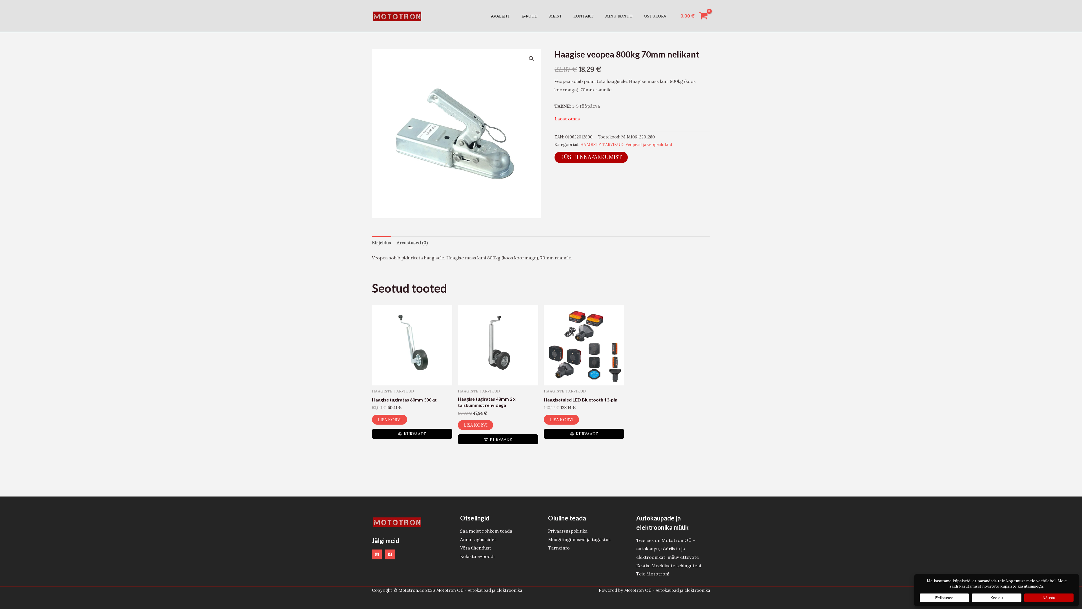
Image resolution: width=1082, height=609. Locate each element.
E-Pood (530, 16)
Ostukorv (655, 16)
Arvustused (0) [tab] (412, 242)
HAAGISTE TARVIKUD (602, 144)
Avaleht (500, 16)
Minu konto (619, 16)
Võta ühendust (475, 548)
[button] (531, 59)
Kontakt (583, 16)
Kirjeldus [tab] (381, 242)
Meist (555, 16)
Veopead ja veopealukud (649, 144)
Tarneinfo (559, 548)
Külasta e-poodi (477, 556)
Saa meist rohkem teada (486, 531)
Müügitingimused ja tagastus (579, 539)
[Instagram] (377, 554)
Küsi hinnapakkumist (591, 157)
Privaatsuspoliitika (567, 531)
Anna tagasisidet (478, 539)
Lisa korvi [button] (390, 419)
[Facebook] (390, 554)
